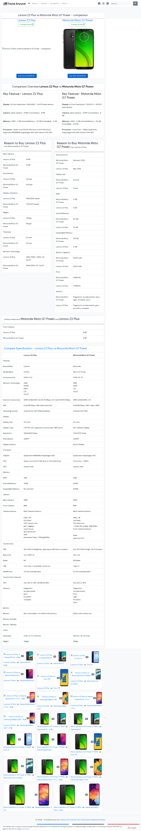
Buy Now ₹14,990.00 (78, 76)
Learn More (26, 829)
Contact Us (75, 820)
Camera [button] (44, 3)
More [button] (64, 3)
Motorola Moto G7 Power (78, 20)
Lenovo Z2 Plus (27, 20)
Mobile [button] (35, 3)
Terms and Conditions (89, 820)
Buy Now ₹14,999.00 (26, 76)
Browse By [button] (54, 3)
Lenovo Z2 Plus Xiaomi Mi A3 (50, 663)
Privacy (102, 820)
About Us (65, 820)
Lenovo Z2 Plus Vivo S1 (81, 665)
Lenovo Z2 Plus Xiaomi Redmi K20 (19, 680)
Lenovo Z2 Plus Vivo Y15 (48, 688)
